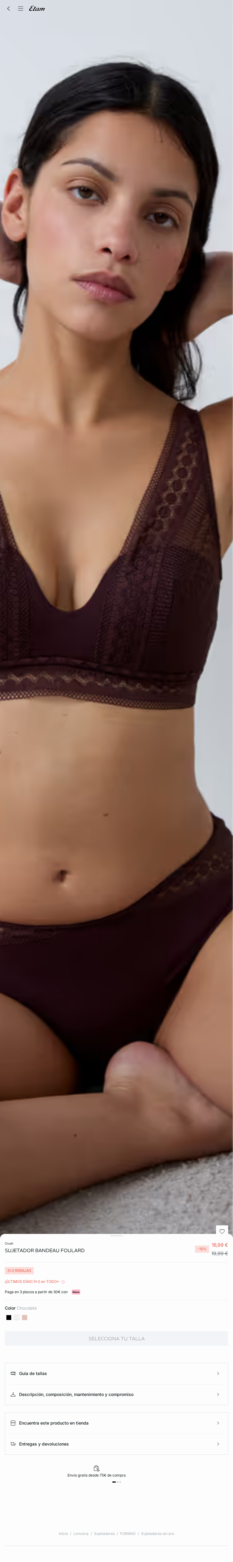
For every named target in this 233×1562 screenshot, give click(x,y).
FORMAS (128, 1533)
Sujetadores (104, 1533)
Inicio (63, 1533)
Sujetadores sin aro (157, 1533)
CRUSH (9, 1243)
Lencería (81, 1533)
